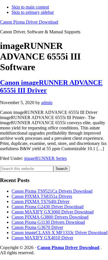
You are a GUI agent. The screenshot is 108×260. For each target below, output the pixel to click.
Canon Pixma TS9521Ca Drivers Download (52, 191)
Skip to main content (30, 7)
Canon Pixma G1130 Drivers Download (48, 222)
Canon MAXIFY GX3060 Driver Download (53, 211)
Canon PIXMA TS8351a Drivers (42, 196)
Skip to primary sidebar (33, 12)
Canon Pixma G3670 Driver (37, 227)
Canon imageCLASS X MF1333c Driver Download (59, 232)
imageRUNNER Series (45, 158)
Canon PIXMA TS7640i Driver (40, 201)
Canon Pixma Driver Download (29, 22)
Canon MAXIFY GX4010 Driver (42, 237)
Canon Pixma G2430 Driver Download (48, 206)
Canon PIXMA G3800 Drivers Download (50, 217)
